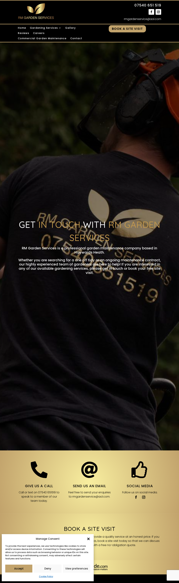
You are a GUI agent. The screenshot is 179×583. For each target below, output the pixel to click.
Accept (19, 568)
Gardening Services (44, 28)
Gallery (70, 28)
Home (22, 28)
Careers (39, 33)
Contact (76, 38)
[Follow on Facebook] (151, 12)
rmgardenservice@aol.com (142, 19)
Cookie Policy (46, 576)
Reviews (23, 33)
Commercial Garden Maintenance (42, 38)
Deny (47, 568)
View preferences (76, 568)
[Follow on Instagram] (158, 12)
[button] (88, 539)
